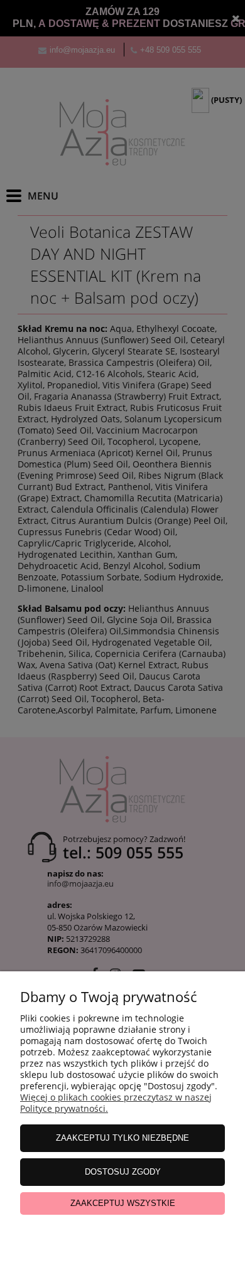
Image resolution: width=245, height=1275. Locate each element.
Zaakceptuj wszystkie (122, 1203)
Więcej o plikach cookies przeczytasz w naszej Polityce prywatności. (116, 1102)
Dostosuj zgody (123, 1171)
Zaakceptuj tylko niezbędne (122, 1138)
